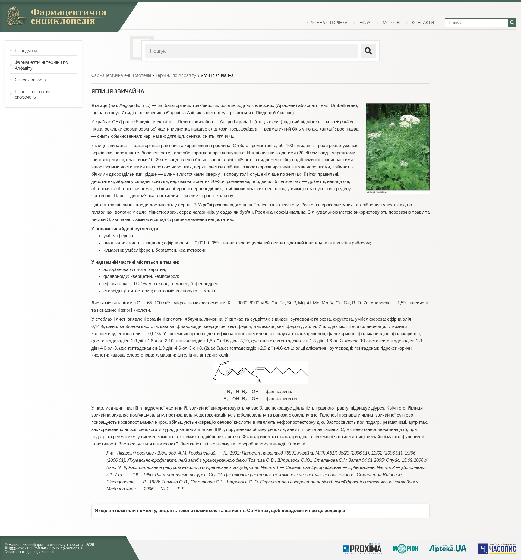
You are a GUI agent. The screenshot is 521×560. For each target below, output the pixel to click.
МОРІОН (391, 22)
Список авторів (30, 79)
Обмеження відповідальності (29, 552)
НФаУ (365, 22)
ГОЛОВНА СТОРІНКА (326, 22)
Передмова (26, 50)
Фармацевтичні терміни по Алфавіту (41, 65)
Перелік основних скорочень (33, 94)
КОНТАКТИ (423, 22)
